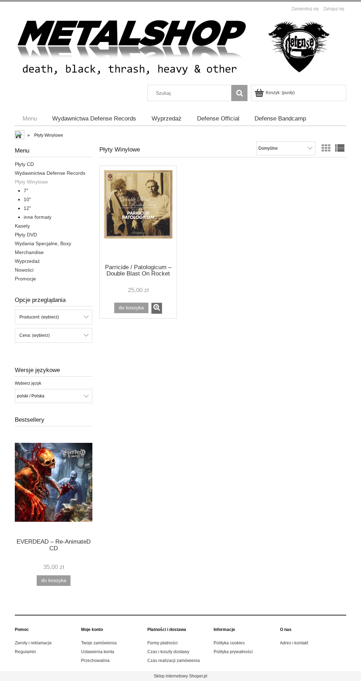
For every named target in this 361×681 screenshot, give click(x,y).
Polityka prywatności (233, 651)
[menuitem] (30, 118)
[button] (156, 308)
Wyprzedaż (27, 261)
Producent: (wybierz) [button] (39, 317)
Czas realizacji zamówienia (173, 660)
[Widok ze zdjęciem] (326, 148)
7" (26, 190)
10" (27, 199)
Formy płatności (162, 642)
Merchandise (29, 252)
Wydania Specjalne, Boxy (43, 243)
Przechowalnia (95, 660)
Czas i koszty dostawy (168, 651)
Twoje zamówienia (99, 642)
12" (27, 208)
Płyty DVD (26, 234)
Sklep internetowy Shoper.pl (180, 676)
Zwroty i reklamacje (33, 642)
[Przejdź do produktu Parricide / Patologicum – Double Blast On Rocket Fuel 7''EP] (138, 214)
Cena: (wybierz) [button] (34, 335)
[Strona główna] (180, 49)
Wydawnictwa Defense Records (50, 173)
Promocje (25, 278)
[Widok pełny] (339, 148)
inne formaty (37, 217)
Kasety (22, 226)
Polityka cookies (229, 642)
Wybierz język (28, 383)
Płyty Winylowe (31, 182)
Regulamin (25, 651)
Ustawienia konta (97, 651)
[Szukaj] (239, 93)
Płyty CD (24, 164)
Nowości (24, 270)
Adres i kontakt (294, 642)
